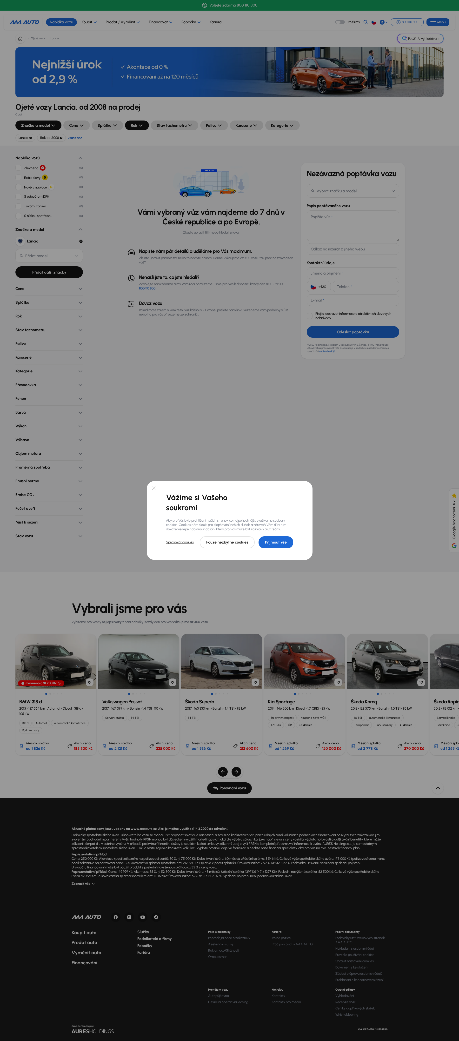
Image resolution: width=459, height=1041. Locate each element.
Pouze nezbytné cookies (227, 542)
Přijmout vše (276, 542)
